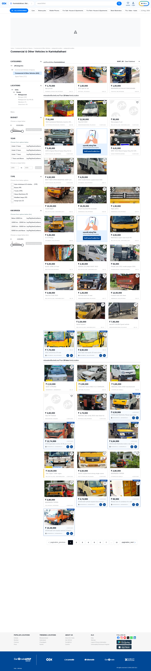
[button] (31, 3)
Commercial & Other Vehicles (42, 48)
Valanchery (23, 104)
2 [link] (76, 542)
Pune (15, 644)
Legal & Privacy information (98, 642)
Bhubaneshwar (44, 638)
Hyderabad (43, 640)
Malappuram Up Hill (25, 99)
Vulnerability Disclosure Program (100, 644)
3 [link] (82, 542)
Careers (67, 644)
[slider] (12, 131)
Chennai (16, 642)
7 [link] (106, 542)
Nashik (41, 644)
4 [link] (88, 542)
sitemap (19, 668)
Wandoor (22, 102)
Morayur (22, 97)
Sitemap (93, 640)
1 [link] (70, 542)
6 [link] (100, 542)
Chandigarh (43, 642)
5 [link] (94, 542)
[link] (128, 542)
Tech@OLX (68, 642)
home (12, 48)
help (15, 668)
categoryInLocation (57, 48)
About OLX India (69, 638)
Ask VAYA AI (68, 640)
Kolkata (16, 638)
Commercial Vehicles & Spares (24, 48)
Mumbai (16, 640)
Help (92, 638)
